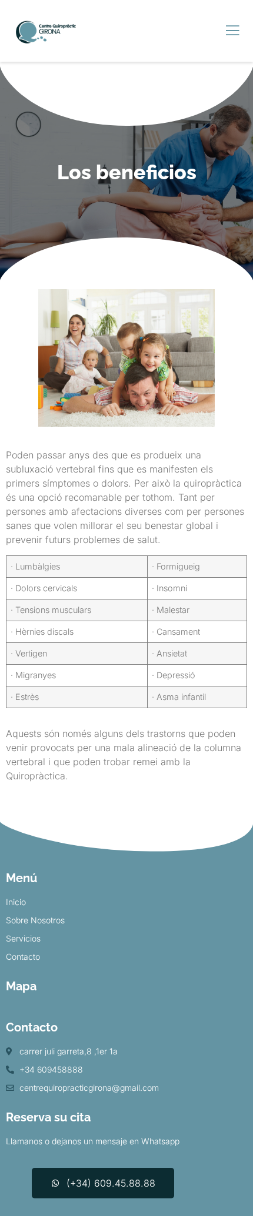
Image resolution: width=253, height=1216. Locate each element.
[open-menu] (232, 30)
